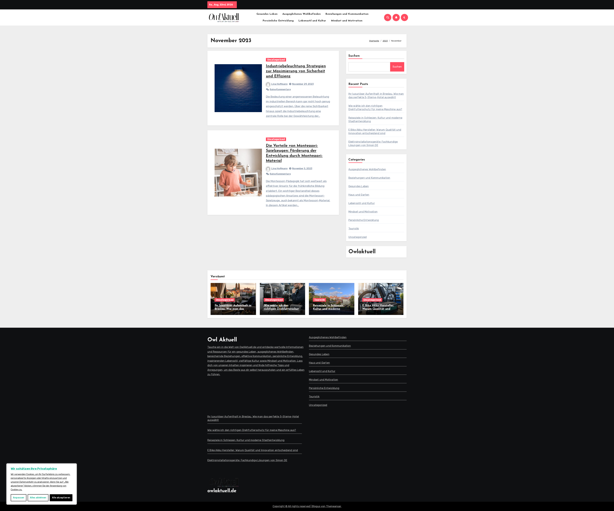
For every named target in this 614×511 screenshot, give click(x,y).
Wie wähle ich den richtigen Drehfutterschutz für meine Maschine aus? (282, 309)
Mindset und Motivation (346, 20)
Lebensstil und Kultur (312, 20)
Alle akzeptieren (61, 497)
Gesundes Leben (267, 14)
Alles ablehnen (38, 497)
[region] (41, 484)
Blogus (316, 506)
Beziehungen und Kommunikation (347, 14)
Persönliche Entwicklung (278, 20)
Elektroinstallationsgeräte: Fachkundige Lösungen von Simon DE (247, 460)
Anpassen (18, 497)
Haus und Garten (358, 194)
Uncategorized (276, 59)
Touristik (353, 228)
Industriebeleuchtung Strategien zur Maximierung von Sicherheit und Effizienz (296, 71)
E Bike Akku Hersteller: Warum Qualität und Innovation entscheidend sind (252, 450)
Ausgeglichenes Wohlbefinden (301, 14)
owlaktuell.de (221, 490)
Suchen (354, 55)
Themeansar (333, 506)
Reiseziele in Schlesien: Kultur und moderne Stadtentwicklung (328, 309)
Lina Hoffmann (279, 84)
